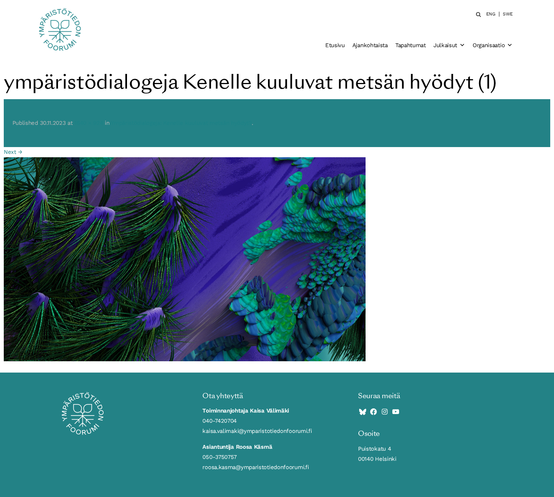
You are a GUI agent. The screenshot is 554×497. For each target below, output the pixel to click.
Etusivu (335, 45)
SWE (508, 14)
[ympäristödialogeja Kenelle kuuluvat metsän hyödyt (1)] (185, 258)
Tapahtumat (410, 45)
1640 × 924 (88, 123)
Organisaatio (489, 45)
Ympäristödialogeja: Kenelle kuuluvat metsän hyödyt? (181, 123)
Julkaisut (445, 45)
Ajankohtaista (370, 45)
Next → (13, 152)
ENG (491, 14)
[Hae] (476, 14)
